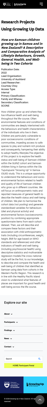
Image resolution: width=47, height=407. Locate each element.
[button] (41, 4)
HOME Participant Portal (23, 365)
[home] (14, 4)
